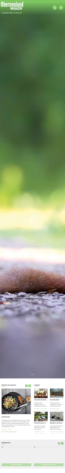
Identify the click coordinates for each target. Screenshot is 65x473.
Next (29, 386)
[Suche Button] (54, 7)
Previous (26, 386)
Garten (42, 431)
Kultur (42, 408)
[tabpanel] (16, 409)
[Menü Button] (61, 7)
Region (45, 408)
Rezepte (9, 429)
